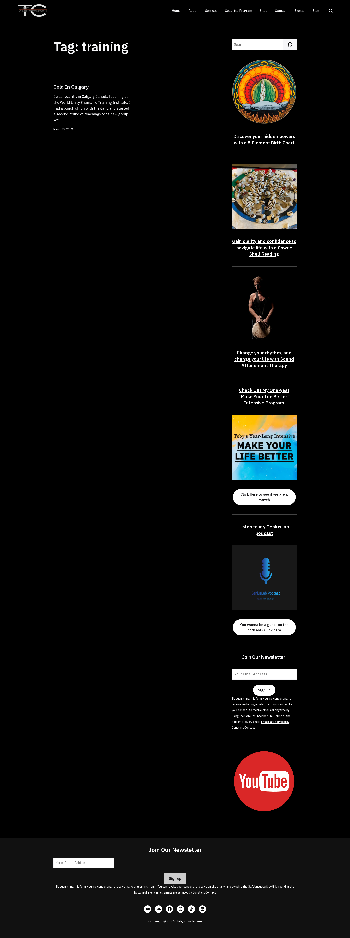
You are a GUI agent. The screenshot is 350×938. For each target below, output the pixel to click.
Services (211, 10)
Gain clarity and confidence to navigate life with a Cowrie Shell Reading (264, 247)
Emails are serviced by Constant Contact (190, 892)
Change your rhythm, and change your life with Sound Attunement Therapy (264, 359)
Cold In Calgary (71, 87)
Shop (263, 10)
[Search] (290, 44)
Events (299, 10)
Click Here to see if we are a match (264, 497)
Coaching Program (238, 10)
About (193, 10)
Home (176, 10)
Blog (315, 10)
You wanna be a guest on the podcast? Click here (264, 627)
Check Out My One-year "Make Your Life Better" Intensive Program (264, 396)
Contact (281, 10)
